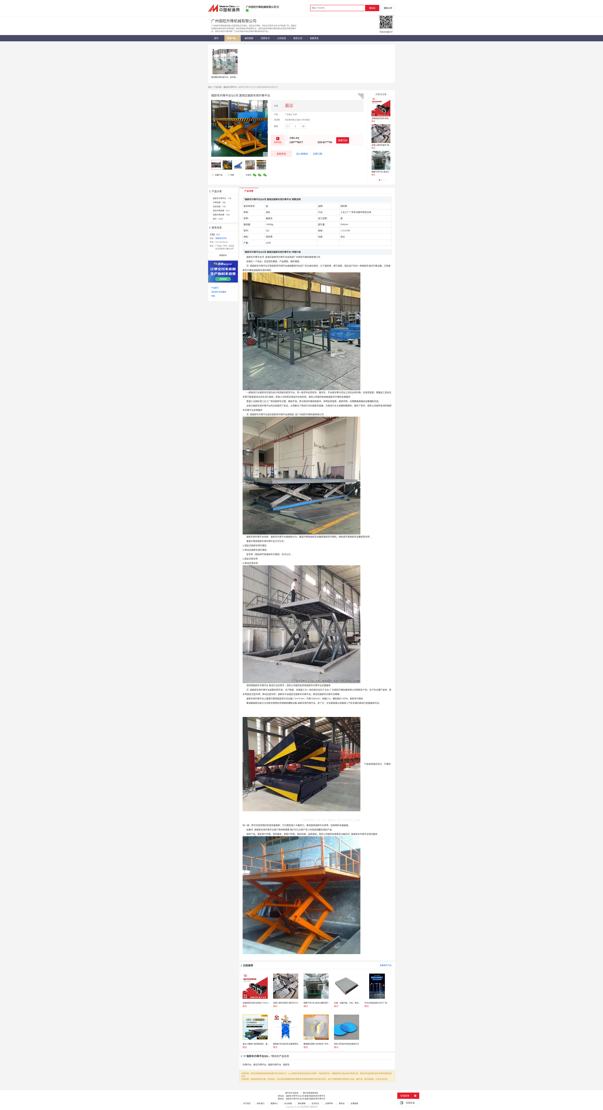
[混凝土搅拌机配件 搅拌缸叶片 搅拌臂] (381, 133)
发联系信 (281, 153)
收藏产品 (219, 175)
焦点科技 (305, 1106)
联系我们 (260, 1103)
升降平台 (247, 1064)
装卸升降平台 (274, 1064)
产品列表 (217, 87)
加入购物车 (302, 153)
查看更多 (223, 255)
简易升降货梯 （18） (222, 214)
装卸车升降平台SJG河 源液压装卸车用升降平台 (305, 1096)
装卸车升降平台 (230, 87)
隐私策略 (301, 1103)
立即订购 (317, 153)
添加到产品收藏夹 (218, 292)
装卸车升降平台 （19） (223, 198)
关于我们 (247, 1103)
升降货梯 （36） (220, 202)
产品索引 (215, 287)
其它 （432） (218, 219)
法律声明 (329, 1103)
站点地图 (288, 1103)
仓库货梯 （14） (220, 206)
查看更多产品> (386, 965)
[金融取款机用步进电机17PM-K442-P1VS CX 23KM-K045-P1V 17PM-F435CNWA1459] (381, 106)
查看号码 (342, 140)
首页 (210, 87)
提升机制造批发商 (310, 1093)
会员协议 (315, 1103)
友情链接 (354, 1103)
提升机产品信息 (291, 1093)
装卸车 (286, 1064)
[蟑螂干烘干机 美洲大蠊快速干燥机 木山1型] (381, 160)
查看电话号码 (221, 238)
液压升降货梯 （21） (222, 210)
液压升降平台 (259, 1064)
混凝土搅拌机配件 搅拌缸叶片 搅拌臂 (387, 145)
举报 (232, 175)
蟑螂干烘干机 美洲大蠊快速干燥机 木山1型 (389, 172)
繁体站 (342, 1103)
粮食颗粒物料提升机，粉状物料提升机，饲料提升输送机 (234, 77)
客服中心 (274, 1103)
